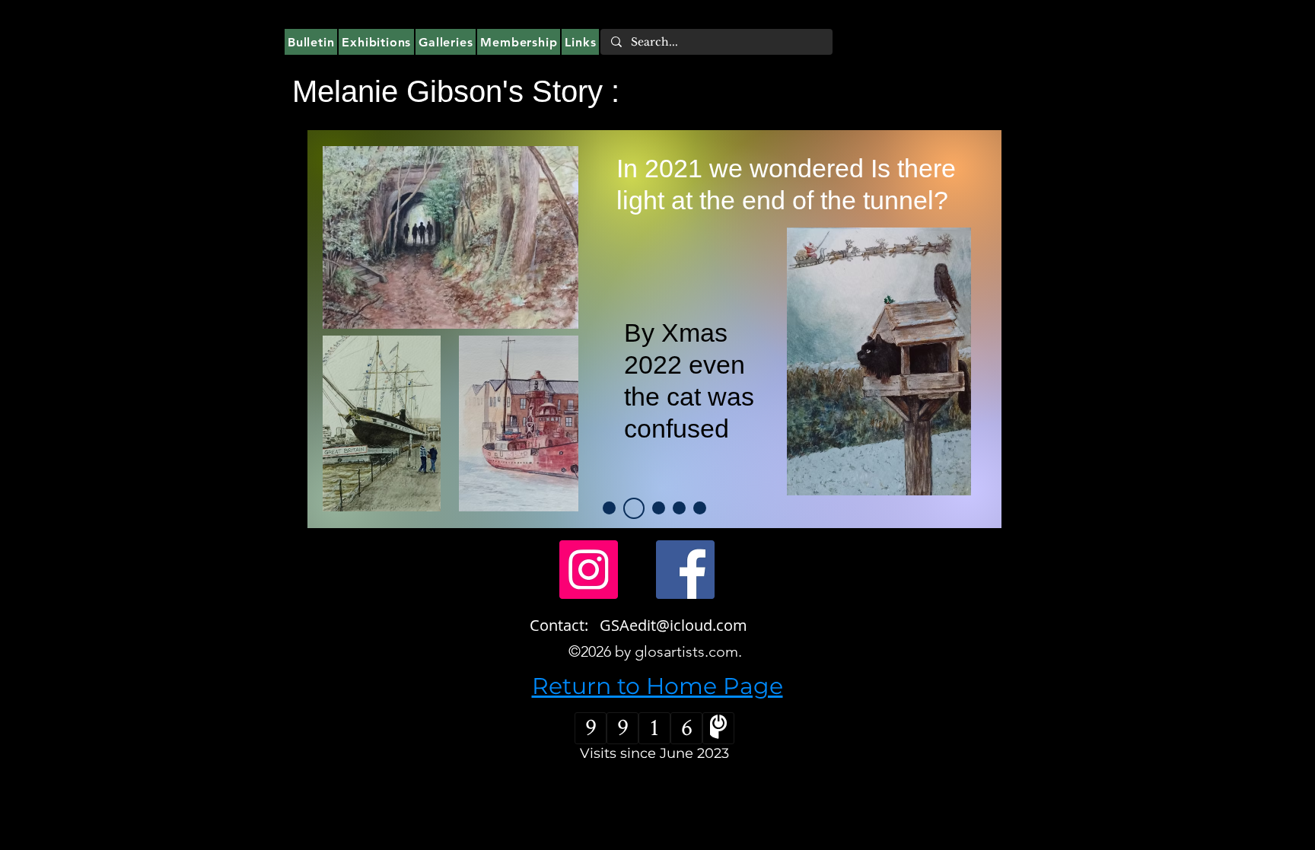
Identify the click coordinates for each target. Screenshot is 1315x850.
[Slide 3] (658, 507)
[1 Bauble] (609, 507)
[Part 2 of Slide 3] (679, 507)
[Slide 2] (634, 508)
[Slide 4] (699, 507)
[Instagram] (588, 569)
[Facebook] (685, 569)
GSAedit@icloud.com (673, 625)
